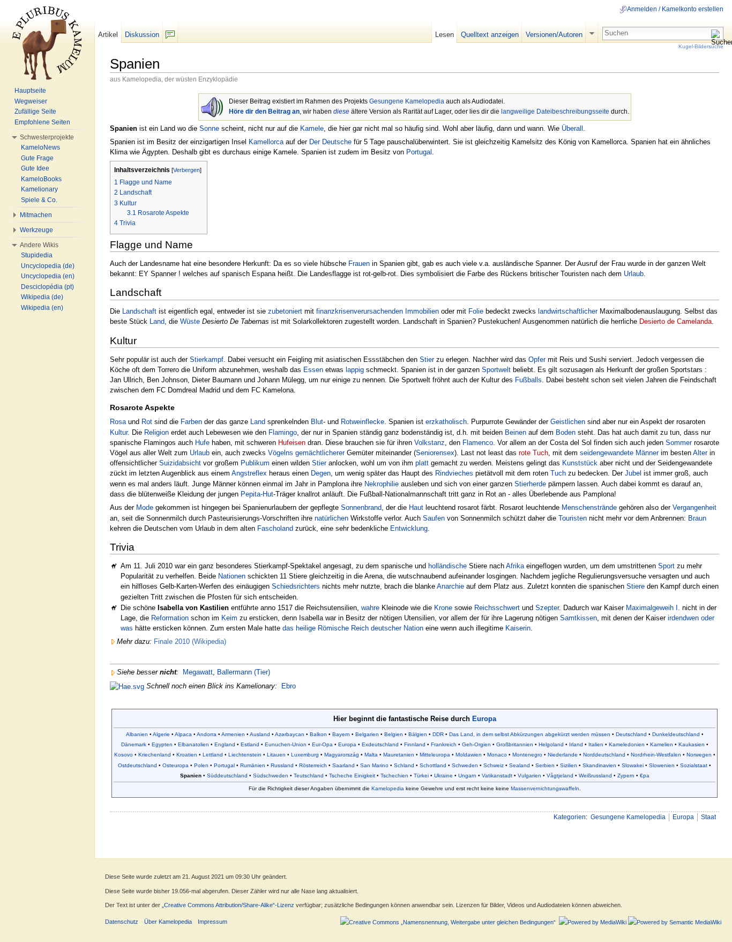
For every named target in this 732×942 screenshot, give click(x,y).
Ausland (260, 734)
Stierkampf (206, 359)
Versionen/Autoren (554, 35)
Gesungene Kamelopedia (406, 101)
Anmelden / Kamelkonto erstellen (675, 9)
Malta (371, 755)
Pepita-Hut (257, 494)
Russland (282, 765)
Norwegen (699, 755)
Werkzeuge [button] (36, 230)
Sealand (519, 765)
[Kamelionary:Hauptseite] (127, 686)
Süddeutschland (227, 775)
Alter (700, 453)
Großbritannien (514, 744)
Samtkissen (578, 618)
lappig (355, 370)
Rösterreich (313, 765)
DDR (438, 734)
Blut (317, 422)
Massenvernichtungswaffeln (545, 788)
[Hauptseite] (47, 43)
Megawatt (198, 672)
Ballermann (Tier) (243, 672)
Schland (404, 765)
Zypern (625, 775)
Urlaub (634, 274)
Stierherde (530, 484)
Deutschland (631, 734)
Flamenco (477, 443)
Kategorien (570, 817)
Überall (572, 128)
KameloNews (40, 147)
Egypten (162, 744)
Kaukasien (691, 744)
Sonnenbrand (361, 507)
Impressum (212, 921)
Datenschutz (121, 921)
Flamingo (282, 432)
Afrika (515, 566)
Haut (416, 507)
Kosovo (123, 755)
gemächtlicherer (320, 453)
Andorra (206, 734)
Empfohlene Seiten (42, 122)
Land (157, 321)
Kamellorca (266, 142)
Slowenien (662, 765)
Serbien (545, 765)
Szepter (547, 608)
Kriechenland (154, 755)
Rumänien (252, 765)
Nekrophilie (381, 484)
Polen (201, 765)
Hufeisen (291, 443)
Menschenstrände (589, 507)
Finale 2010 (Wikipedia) (190, 641)
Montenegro (527, 755)
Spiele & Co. (39, 200)
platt (422, 463)
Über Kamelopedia (168, 921)
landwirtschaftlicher (567, 311)
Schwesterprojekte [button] (47, 137)
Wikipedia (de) (42, 297)
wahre (370, 608)
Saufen (434, 518)
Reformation (170, 618)
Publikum (255, 463)
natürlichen (331, 518)
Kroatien (186, 755)
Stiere (635, 586)
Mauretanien (398, 755)
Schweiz (493, 765)
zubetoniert (285, 311)
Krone (443, 608)
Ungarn (467, 775)
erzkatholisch (446, 422)
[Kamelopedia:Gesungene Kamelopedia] (211, 106)
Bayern (341, 734)
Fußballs (528, 380)
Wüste (190, 321)
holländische (447, 566)
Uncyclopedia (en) (47, 276)
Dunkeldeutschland (676, 734)
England (224, 744)
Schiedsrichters (296, 586)
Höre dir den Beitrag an (264, 111)
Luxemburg (305, 755)
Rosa (118, 422)
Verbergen (186, 170)
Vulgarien (529, 775)
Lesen (444, 35)
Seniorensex (435, 453)
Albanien (137, 734)
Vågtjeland (560, 775)
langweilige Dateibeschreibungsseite (555, 111)
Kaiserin (518, 628)
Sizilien (568, 765)
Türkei (421, 775)
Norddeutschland (604, 755)
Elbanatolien (193, 744)
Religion (156, 432)
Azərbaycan (289, 734)
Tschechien (394, 775)
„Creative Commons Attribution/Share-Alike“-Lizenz (228, 905)
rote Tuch (533, 453)
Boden (566, 432)
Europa (484, 719)
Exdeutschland (380, 744)
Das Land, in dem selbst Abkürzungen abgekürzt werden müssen (529, 734)
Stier (427, 359)
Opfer (537, 359)
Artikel (108, 35)
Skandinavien (599, 765)
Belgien (393, 734)
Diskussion (142, 35)
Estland (250, 744)
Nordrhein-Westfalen (656, 755)
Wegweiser (30, 101)
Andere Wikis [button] (39, 245)
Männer (647, 453)
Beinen (515, 432)
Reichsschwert (497, 608)
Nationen (231, 576)
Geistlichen (567, 422)
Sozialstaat (693, 765)
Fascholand (275, 528)
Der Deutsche (330, 142)
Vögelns (280, 453)
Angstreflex (249, 473)
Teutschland (309, 775)
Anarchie (450, 586)
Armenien (233, 734)
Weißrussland (595, 775)
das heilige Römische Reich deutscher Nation (352, 628)
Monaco (497, 755)
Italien (595, 744)
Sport (666, 566)
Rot (146, 422)
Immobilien (422, 311)
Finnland (414, 744)
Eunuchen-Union (286, 744)
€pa (644, 775)
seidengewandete (606, 453)
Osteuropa (175, 765)
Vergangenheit (694, 507)
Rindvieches (454, 473)
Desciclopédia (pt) (47, 287)
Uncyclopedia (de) (47, 266)
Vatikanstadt (497, 775)
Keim (229, 618)
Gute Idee (35, 168)
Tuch (558, 473)
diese (341, 111)
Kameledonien (627, 744)
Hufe (202, 443)
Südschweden (270, 775)
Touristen (572, 518)
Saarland (343, 765)
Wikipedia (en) (42, 307)
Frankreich (444, 744)
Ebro (288, 686)
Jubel (633, 473)
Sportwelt (496, 370)
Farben (191, 422)
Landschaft (139, 311)
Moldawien (468, 755)
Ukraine (443, 775)
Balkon (318, 734)
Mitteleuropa (435, 755)
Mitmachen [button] (36, 215)
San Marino (374, 765)
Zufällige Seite (35, 111)
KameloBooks (41, 179)
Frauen (359, 263)
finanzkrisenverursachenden (359, 311)
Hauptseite (30, 90)
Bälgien (417, 734)
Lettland (213, 755)
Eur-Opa (322, 744)
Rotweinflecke (362, 422)
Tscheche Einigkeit (352, 775)
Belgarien (367, 734)
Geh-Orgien (476, 744)
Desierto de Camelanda (675, 321)
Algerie (161, 734)
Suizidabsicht (180, 463)
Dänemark (133, 744)
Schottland (433, 765)
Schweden (465, 765)
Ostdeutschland (137, 765)
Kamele (312, 128)
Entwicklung (409, 528)
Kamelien (661, 744)
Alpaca (183, 734)
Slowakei (633, 765)
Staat (708, 817)
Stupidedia (37, 255)
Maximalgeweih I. (653, 608)
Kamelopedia (387, 788)
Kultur (119, 432)
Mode (144, 507)
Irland (576, 744)
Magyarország (341, 755)
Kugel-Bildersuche (700, 46)
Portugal (419, 152)
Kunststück (579, 463)
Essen (313, 370)
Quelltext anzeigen (490, 35)
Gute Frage (37, 158)
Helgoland (551, 744)
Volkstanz (429, 443)
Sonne (209, 128)
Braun (697, 518)
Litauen (276, 755)
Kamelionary (39, 189)
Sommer (679, 443)
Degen (321, 473)
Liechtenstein (245, 755)
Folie (475, 311)
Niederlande (563, 755)
